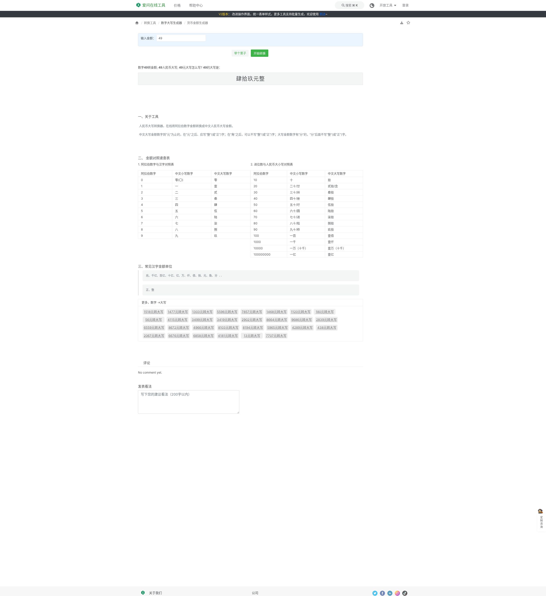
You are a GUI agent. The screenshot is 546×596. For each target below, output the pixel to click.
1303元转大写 (202, 312)
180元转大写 (325, 312)
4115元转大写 (177, 320)
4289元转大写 (302, 328)
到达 (322, 14)
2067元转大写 (154, 336)
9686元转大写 (301, 320)
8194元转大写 (253, 328)
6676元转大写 (178, 336)
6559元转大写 (154, 328)
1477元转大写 (178, 312)
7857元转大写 (252, 312)
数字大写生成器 (171, 23)
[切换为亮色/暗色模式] (372, 5)
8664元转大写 (276, 320)
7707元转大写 (276, 336)
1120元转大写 (301, 312)
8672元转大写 (178, 328)
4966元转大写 (203, 328)
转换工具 (150, 23)
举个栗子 (240, 53)
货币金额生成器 (197, 23)
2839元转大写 (326, 320)
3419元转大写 (227, 320)
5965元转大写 (277, 328)
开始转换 (260, 53)
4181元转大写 (228, 336)
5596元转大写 (227, 312)
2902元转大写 (252, 320)
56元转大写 (153, 320)
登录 (405, 5)
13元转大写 (252, 336)
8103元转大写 (228, 328)
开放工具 (386, 5)
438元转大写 (326, 328)
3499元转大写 (202, 320)
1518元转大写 (153, 312)
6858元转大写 (203, 336)
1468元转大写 (276, 312)
